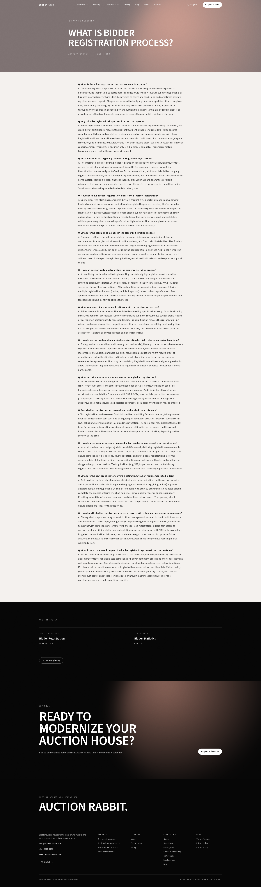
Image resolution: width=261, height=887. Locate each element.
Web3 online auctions (106, 851)
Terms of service (203, 839)
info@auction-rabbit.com (50, 843)
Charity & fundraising (172, 851)
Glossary (166, 839)
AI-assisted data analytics (108, 847)
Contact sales (136, 843)
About (146, 4)
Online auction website (107, 839)
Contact (158, 4)
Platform (81, 4)
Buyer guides (168, 847)
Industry (96, 4)
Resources (111, 4)
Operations (168, 843)
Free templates (169, 860)
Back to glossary (82, 21)
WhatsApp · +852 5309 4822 (51, 854)
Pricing (127, 4)
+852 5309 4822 (46, 849)
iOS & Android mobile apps (109, 843)
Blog (137, 4)
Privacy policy (202, 843)
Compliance (168, 856)
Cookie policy (202, 847)
